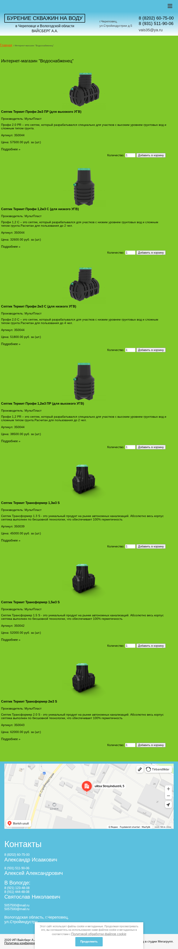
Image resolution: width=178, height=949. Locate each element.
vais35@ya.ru (151, 30)
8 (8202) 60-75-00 (156, 18)
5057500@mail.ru (16, 905)
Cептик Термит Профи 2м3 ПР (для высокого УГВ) (41, 111)
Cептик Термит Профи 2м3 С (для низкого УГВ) (38, 306)
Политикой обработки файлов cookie (98, 934)
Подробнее (9, 149)
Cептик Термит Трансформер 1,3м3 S (30, 503)
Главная (6, 45)
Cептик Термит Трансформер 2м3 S (29, 701)
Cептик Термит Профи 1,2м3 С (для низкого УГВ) (40, 209)
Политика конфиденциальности (28, 943)
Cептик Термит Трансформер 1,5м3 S (30, 602)
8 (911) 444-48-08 (16, 892)
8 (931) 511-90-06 (156, 23)
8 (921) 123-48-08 (17, 888)
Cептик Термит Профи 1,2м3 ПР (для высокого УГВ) (42, 403)
